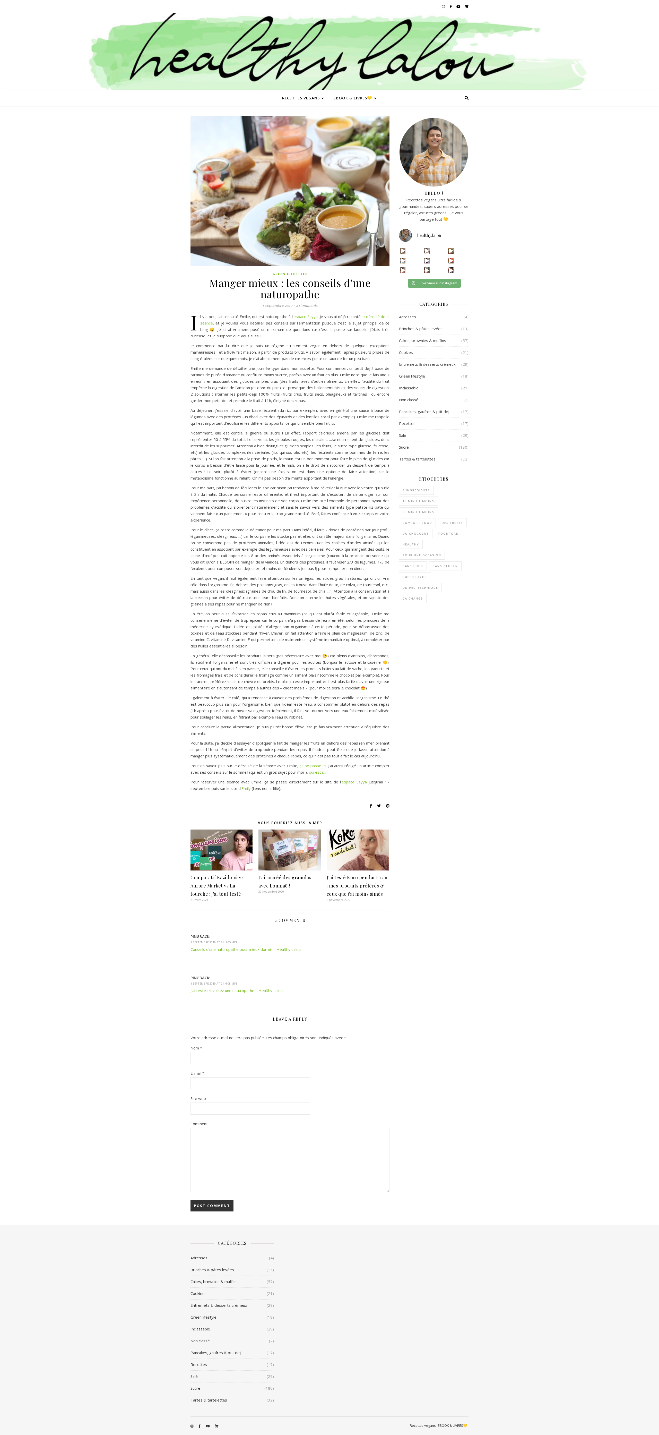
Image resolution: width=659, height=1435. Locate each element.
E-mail (197, 1073)
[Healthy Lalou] (329, 51)
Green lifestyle (290, 274)
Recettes (407, 423)
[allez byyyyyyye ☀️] (427, 251)
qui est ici (317, 772)
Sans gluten (445, 566)
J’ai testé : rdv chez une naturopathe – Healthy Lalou (236, 990)
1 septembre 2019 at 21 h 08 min (213, 983)
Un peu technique (420, 588)
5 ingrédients (416, 490)
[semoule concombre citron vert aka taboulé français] (451, 251)
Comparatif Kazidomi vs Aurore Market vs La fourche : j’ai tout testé (217, 885)
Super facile (415, 577)
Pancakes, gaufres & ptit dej (424, 411)
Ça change (413, 598)
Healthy (411, 544)
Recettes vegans (301, 97)
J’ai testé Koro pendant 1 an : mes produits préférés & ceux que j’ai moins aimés (357, 885)
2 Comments (307, 305)
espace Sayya (305, 316)
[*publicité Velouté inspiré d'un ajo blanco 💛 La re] (403, 261)
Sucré (404, 447)
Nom (196, 1047)
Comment (199, 1123)
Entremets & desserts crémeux (427, 364)
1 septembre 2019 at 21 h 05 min (213, 942)
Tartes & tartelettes (417, 459)
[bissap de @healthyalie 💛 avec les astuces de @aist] (427, 261)
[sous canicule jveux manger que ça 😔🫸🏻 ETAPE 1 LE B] (451, 261)
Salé (402, 435)
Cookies (406, 352)
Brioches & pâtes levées (421, 328)
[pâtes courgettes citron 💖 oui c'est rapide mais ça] (403, 251)
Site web (198, 1098)
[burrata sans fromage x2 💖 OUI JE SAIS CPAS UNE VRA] (451, 270)
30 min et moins (418, 512)
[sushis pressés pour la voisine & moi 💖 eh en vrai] (427, 270)
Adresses (407, 316)
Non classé (408, 399)
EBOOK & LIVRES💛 (353, 97)
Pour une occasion (422, 555)
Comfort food (417, 523)
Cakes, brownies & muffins (422, 340)
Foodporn (448, 533)
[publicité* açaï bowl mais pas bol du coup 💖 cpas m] (403, 270)
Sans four (413, 566)
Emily (246, 788)
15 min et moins (418, 501)
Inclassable (409, 387)
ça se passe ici (313, 765)
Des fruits (452, 523)
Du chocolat (416, 533)
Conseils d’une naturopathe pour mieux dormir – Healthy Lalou (245, 949)
